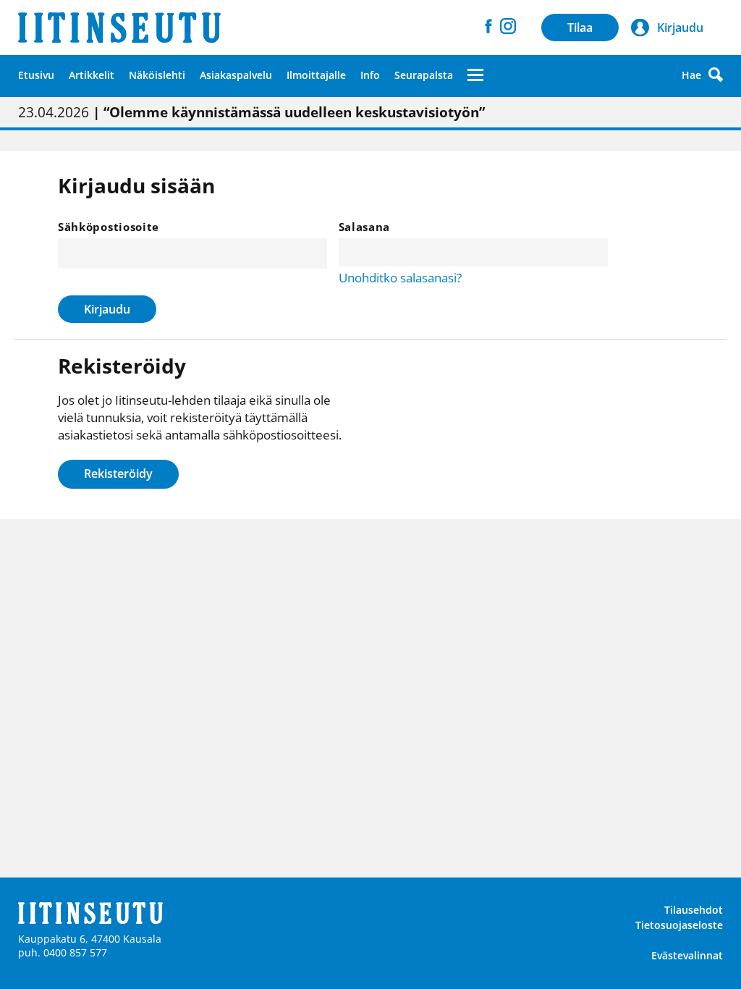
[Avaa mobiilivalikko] (475, 74)
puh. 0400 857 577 (62, 952)
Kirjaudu (107, 309)
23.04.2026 (251, 112)
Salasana (365, 226)
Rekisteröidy (118, 473)
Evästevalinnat (687, 955)
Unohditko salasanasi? (400, 277)
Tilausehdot (693, 910)
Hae (691, 75)
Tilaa (580, 27)
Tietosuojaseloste (679, 925)
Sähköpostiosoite (108, 226)
